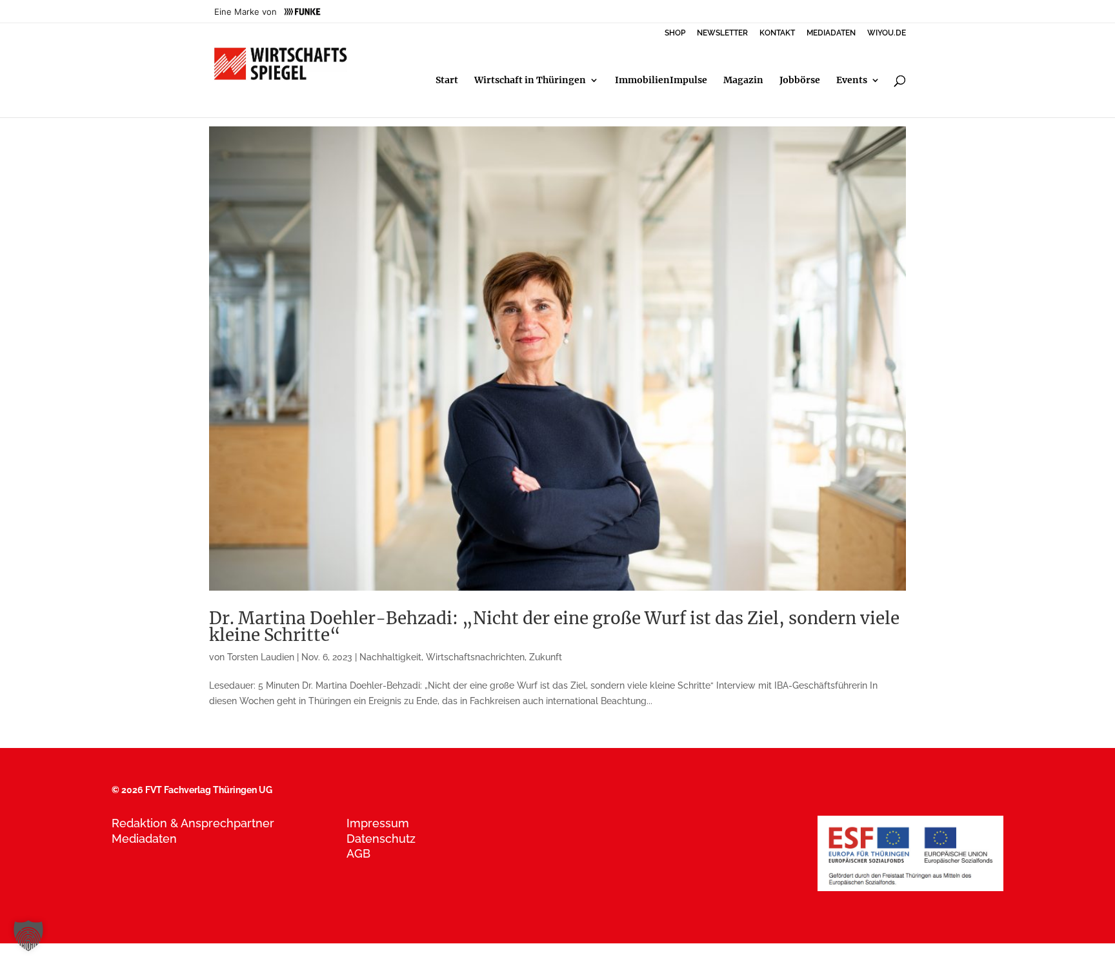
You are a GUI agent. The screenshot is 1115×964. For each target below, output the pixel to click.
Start (447, 80)
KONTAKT (777, 33)
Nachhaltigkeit (390, 657)
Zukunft (545, 657)
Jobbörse (799, 80)
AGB (358, 853)
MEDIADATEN (831, 33)
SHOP (675, 33)
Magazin (743, 80)
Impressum (378, 823)
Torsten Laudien (260, 657)
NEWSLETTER (722, 33)
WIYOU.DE (886, 33)
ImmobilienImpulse (661, 80)
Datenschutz (381, 838)
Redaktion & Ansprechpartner (193, 823)
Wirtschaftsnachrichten (475, 657)
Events (851, 80)
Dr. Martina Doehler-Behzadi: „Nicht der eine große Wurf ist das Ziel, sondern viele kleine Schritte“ (554, 626)
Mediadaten (144, 838)
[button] (28, 935)
